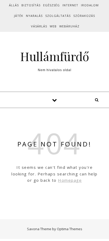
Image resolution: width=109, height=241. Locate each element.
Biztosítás (30, 5)
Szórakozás (84, 16)
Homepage (70, 180)
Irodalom (90, 5)
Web (53, 26)
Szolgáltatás (58, 16)
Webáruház (69, 26)
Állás (14, 5)
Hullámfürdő (54, 56)
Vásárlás (39, 26)
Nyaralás (34, 16)
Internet (70, 5)
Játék (18, 16)
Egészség (51, 5)
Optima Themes (69, 229)
